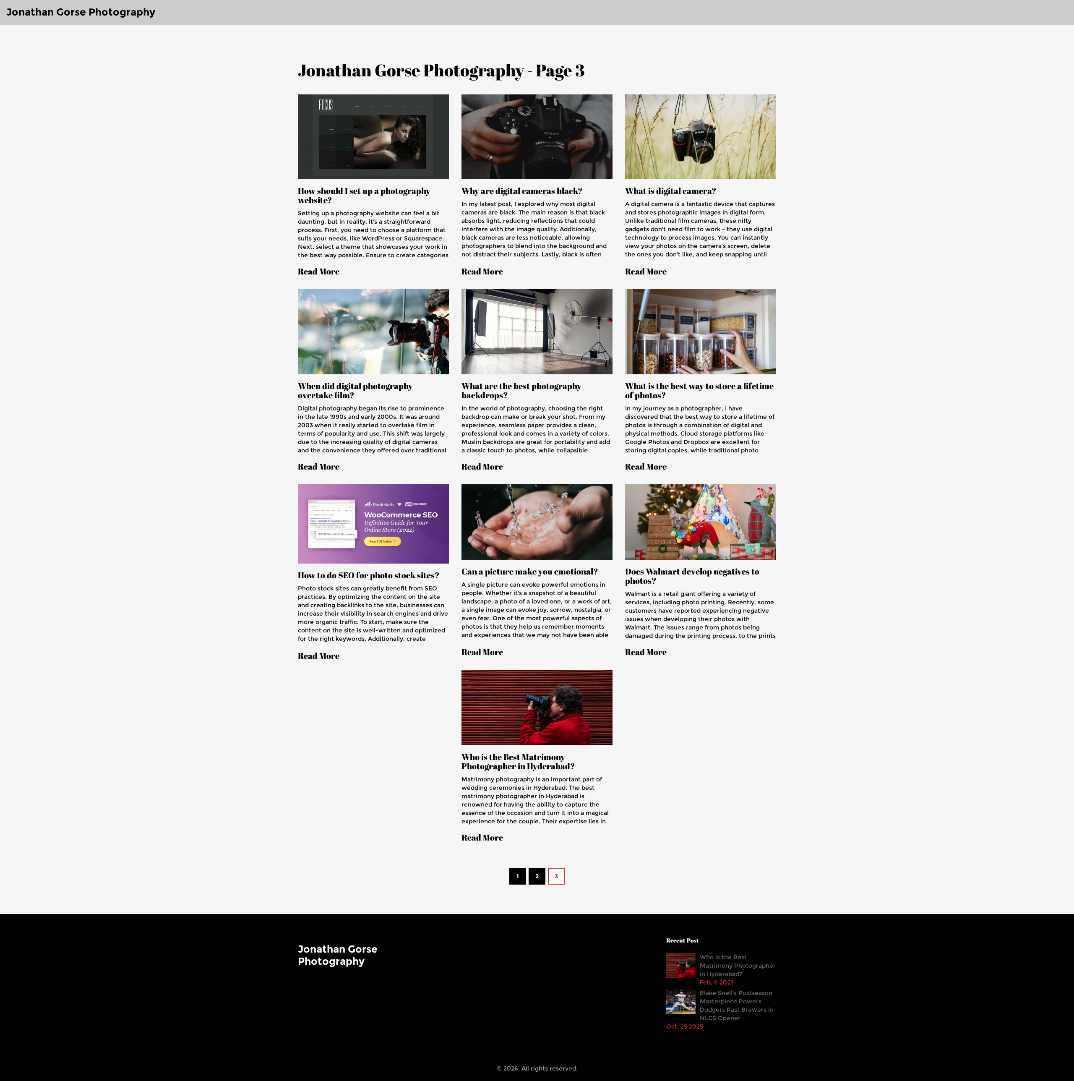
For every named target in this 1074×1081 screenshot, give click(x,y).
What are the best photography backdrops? (521, 390)
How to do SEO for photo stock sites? (369, 575)
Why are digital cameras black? (522, 191)
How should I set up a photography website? (364, 195)
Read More (318, 271)
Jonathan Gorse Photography (80, 12)
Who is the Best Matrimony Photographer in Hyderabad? (518, 761)
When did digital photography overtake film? (355, 390)
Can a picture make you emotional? (529, 571)
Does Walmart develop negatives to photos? (692, 576)
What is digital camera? (671, 191)
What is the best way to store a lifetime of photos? (699, 390)
